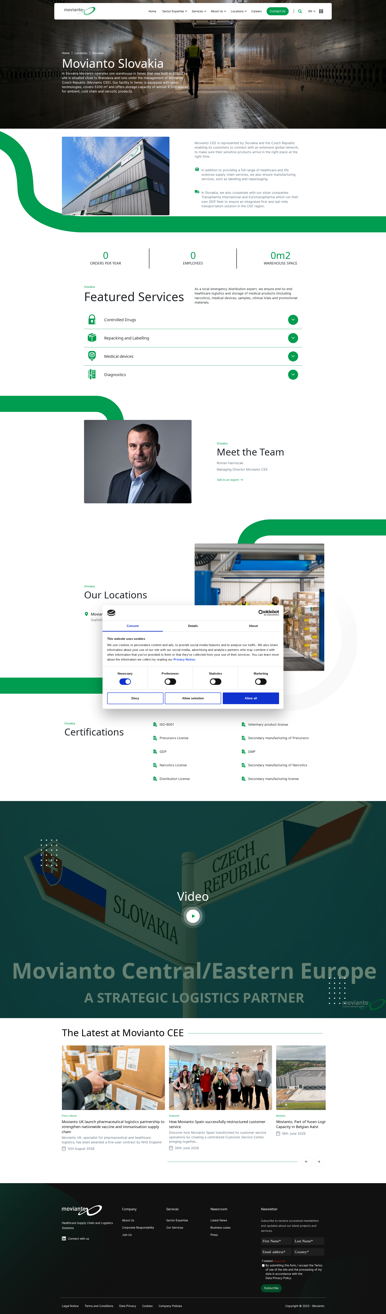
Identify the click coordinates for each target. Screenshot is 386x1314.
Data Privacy (127, 1306)
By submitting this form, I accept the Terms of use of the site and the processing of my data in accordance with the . (294, 1272)
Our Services (174, 1227)
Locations (81, 53)
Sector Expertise (177, 1220)
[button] (300, 11)
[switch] (170, 681)
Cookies (147, 1306)
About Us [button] (217, 11)
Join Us (127, 1234)
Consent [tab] (133, 626)
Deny (135, 698)
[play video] (193, 916)
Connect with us (78, 1238)
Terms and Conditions (99, 1306)
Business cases (220, 1227)
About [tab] (253, 626)
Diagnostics (115, 374)
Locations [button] (237, 11)
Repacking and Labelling (126, 338)
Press (214, 1234)
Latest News (218, 1220)
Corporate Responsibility (138, 1227)
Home (152, 11)
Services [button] (197, 11)
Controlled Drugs (120, 319)
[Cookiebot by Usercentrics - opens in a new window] (261, 613)
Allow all (251, 698)
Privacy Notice (184, 659)
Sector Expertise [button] (173, 11)
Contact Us (277, 11)
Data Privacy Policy (278, 1278)
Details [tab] (193, 626)
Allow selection (193, 698)
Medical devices (118, 356)
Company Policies (170, 1306)
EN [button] (310, 11)
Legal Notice (70, 1306)
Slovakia (97, 53)
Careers (256, 11)
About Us (128, 1220)
